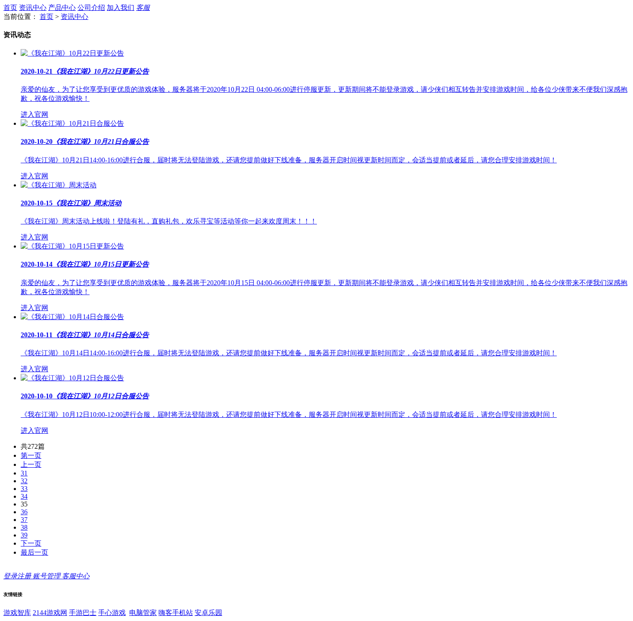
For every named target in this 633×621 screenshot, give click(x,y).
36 (24, 511)
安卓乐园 (208, 612)
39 (24, 535)
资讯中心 (33, 7)
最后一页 (34, 552)
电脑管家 (143, 612)
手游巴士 (82, 612)
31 (24, 473)
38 (24, 527)
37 (24, 519)
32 (24, 480)
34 (24, 496)
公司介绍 (91, 7)
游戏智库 (17, 612)
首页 (10, 7)
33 (24, 488)
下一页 (31, 543)
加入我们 (120, 7)
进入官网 (34, 114)
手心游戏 (112, 612)
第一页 (31, 455)
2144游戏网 (50, 612)
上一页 (31, 464)
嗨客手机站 (175, 612)
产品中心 (62, 7)
